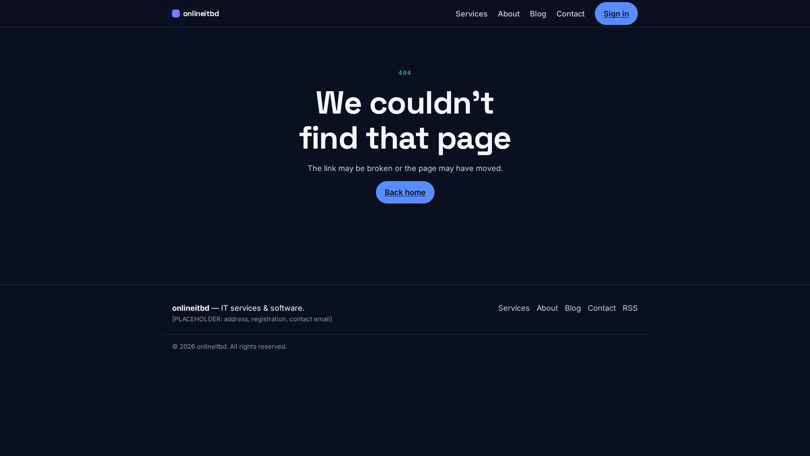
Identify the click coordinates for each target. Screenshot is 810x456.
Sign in (616, 13)
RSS (630, 307)
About (509, 13)
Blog (538, 13)
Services (472, 13)
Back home (405, 192)
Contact (570, 13)
